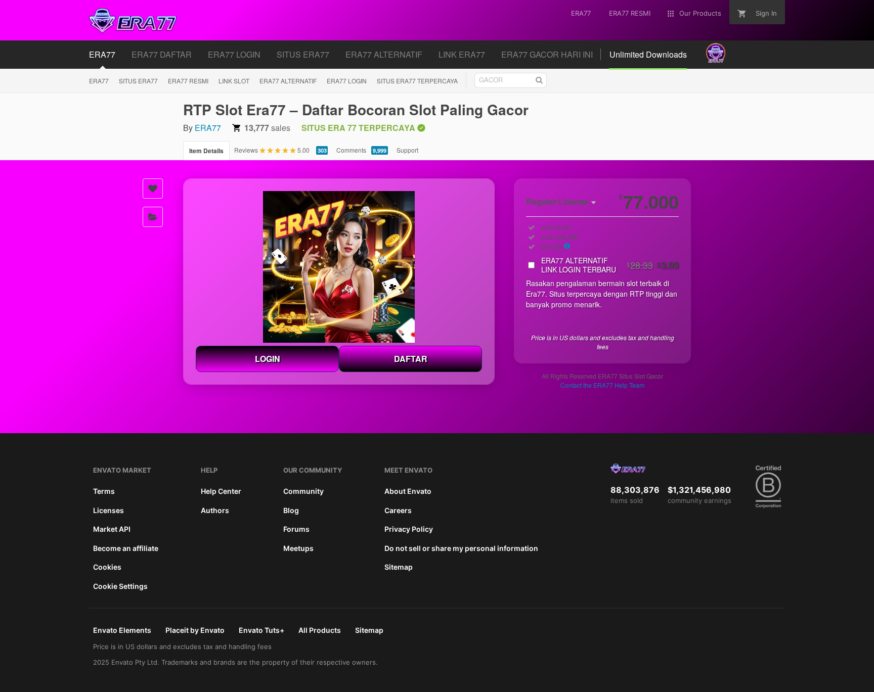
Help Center (221, 491)
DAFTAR (410, 358)
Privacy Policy (408, 529)
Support (407, 150)
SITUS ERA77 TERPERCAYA (417, 80)
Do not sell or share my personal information (461, 548)
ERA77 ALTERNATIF (288, 80)
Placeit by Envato (195, 630)
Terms (104, 491)
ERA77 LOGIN (347, 80)
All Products (319, 630)
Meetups (298, 548)
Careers (398, 510)
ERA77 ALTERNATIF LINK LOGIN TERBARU (610, 265)
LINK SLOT (234, 80)
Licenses (108, 510)
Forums (296, 529)
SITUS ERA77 (138, 80)
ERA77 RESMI (188, 80)
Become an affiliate (125, 548)
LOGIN (267, 358)
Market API (111, 529)
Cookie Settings (120, 586)
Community (303, 491)
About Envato (407, 491)
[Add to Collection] (153, 217)
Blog (291, 510)
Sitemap (398, 567)
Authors (215, 510)
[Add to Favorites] (153, 188)
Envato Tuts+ (261, 630)
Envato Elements (122, 630)
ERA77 (99, 80)
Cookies (107, 567)
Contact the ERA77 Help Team (602, 385)
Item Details (206, 150)
